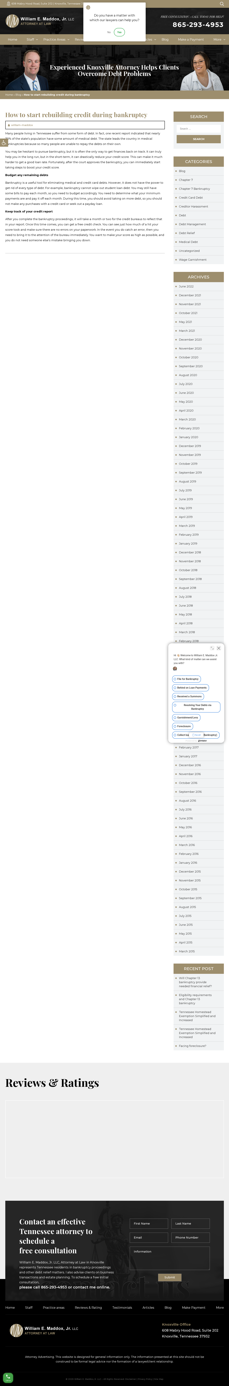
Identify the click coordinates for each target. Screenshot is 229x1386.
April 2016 (186, 836)
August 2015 (187, 907)
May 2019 (185, 508)
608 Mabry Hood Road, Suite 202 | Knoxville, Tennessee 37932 (50, 3)
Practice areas (53, 1307)
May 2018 (185, 614)
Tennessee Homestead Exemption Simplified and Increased (197, 1016)
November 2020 (190, 348)
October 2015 (188, 889)
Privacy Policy (145, 1379)
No (109, 32)
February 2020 (189, 428)
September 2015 (190, 898)
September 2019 (190, 472)
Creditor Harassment (193, 206)
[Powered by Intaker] (202, 741)
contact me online (90, 1287)
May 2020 (186, 401)
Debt (182, 215)
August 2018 (187, 588)
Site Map (158, 1379)
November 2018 (190, 561)
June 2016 (186, 818)
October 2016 (188, 783)
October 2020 (188, 357)
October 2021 (188, 313)
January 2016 (188, 862)
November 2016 (190, 774)
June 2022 (186, 286)
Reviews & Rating (88, 1307)
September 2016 (190, 792)
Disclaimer (130, 1379)
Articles (146, 39)
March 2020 (187, 419)
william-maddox (22, 125)
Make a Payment (191, 39)
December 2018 (190, 552)
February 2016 (189, 854)
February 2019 (189, 534)
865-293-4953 (198, 25)
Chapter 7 (186, 180)
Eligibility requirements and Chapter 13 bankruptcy (195, 999)
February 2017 (189, 747)
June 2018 (186, 605)
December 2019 (190, 446)
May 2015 (185, 933)
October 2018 (188, 570)
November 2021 (190, 304)
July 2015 (185, 916)
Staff (30, 39)
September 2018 (190, 579)
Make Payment (193, 1307)
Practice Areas (54, 39)
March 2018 (187, 632)
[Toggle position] (212, 648)
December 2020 (190, 339)
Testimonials (122, 1307)
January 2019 (188, 543)
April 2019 (186, 517)
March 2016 (187, 845)
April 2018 (186, 623)
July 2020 (186, 384)
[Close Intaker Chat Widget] (218, 648)
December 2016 (190, 765)
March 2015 (187, 951)
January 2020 (188, 437)
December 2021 (190, 295)
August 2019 (187, 481)
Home (12, 39)
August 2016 (187, 800)
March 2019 (187, 526)
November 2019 (190, 455)
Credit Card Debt (191, 197)
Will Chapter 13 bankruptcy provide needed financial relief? (195, 982)
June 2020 (186, 393)
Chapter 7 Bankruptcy (194, 189)
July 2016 (185, 809)
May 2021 (185, 322)
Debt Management (192, 224)
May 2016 (185, 827)
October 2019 (188, 464)
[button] (4, 143)
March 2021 (187, 331)
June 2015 (186, 925)
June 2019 (186, 499)
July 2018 (185, 597)
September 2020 (191, 366)
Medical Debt (188, 242)
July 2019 (185, 490)
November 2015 (190, 880)
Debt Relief (187, 233)
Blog (165, 39)
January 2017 (188, 756)
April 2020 (186, 410)
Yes (119, 32)
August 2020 (188, 375)
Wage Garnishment (193, 259)
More (217, 39)
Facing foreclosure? (192, 1046)
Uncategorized (189, 251)
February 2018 (189, 641)
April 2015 (185, 942)
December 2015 (190, 871)
